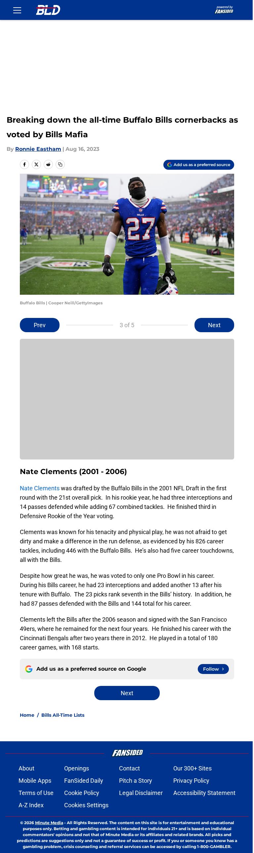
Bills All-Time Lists (62, 715)
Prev (40, 325)
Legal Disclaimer (141, 792)
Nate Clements (40, 488)
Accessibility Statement (204, 792)
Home (27, 715)
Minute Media (49, 822)
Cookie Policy (81, 792)
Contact (129, 768)
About (26, 768)
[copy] (60, 164)
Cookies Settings (86, 805)
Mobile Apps (35, 780)
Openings (76, 768)
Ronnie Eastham (38, 149)
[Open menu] (17, 10)
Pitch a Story (135, 780)
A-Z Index (31, 805)
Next (214, 325)
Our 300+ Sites (192, 768)
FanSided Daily (83, 780)
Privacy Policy (191, 780)
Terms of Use (36, 792)
